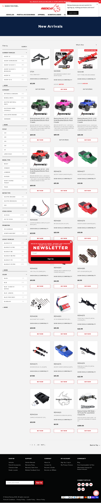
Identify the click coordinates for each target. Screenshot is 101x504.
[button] (96, 493)
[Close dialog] (71, 242)
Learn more (73, 13)
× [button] (97, 4)
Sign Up (51, 259)
